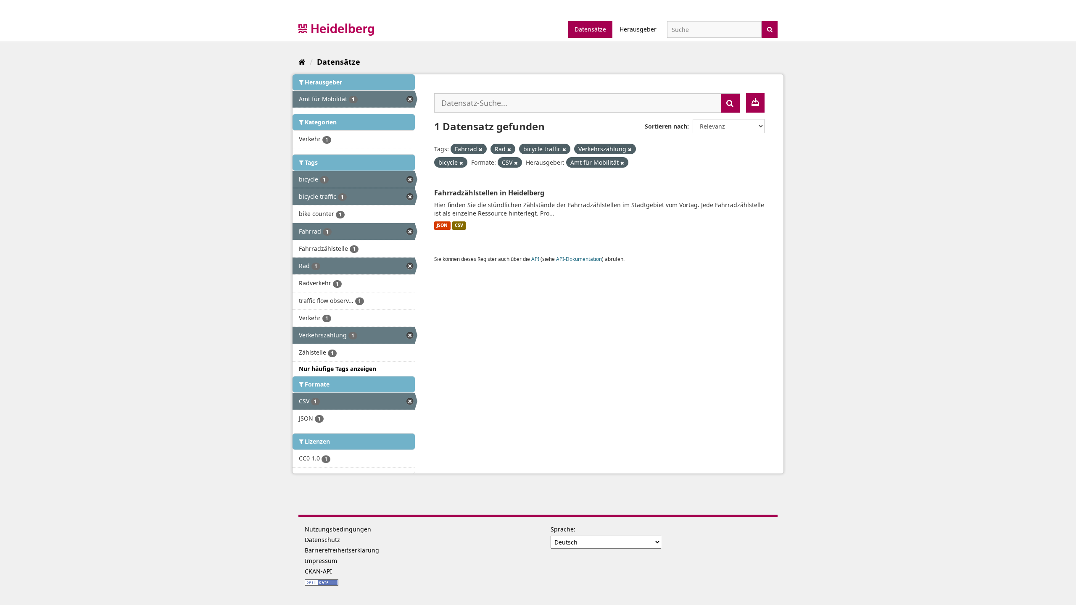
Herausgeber (638, 29)
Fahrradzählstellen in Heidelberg (489, 192)
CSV (459, 226)
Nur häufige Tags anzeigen (337, 369)
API (535, 258)
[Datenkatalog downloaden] (755, 103)
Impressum (321, 561)
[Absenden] (769, 28)
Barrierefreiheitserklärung (342, 550)
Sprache (562, 529)
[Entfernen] (481, 149)
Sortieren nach (666, 126)
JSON (442, 226)
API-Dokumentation (579, 258)
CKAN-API (318, 571)
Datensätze (590, 29)
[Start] (302, 62)
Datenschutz (322, 540)
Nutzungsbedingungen (338, 529)
